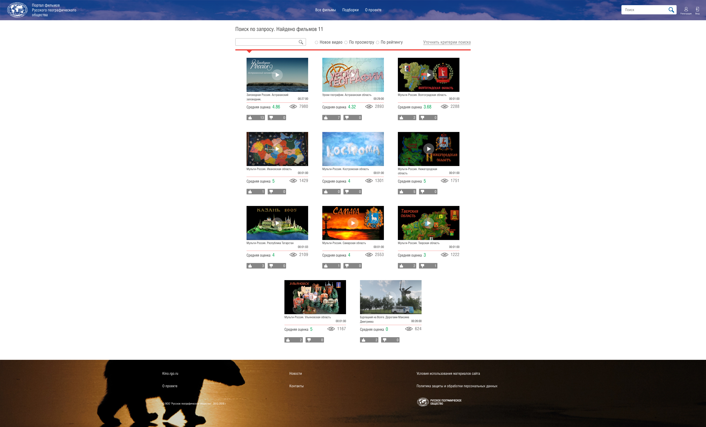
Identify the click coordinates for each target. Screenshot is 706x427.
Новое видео (331, 42)
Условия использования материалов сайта (448, 373)
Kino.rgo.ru (170, 373)
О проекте (373, 9)
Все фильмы (325, 9)
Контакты (296, 386)
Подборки (350, 9)
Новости (295, 373)
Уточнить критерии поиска (447, 42)
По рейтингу (392, 42)
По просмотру (361, 42)
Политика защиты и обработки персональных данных (457, 386)
